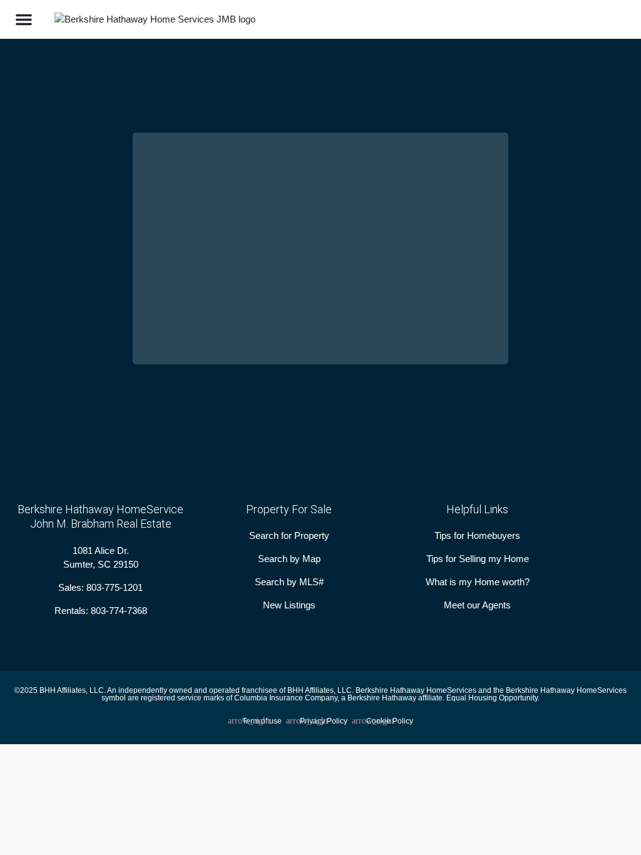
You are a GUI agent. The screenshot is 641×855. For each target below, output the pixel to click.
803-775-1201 (114, 587)
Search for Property (289, 535)
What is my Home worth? (478, 581)
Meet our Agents (477, 605)
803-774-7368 (119, 610)
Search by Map (289, 558)
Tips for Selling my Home (477, 558)
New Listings (289, 605)
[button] (24, 19)
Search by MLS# (289, 581)
